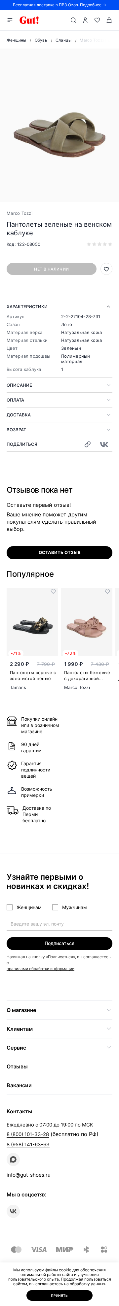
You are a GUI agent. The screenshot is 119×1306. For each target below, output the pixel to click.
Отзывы (17, 1066)
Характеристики (27, 306)
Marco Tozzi (19, 213)
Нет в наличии (51, 269)
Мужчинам (74, 907)
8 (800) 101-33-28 (28, 1134)
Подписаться (59, 943)
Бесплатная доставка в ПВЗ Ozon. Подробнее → (59, 4)
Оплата (15, 400)
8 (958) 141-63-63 (28, 1144)
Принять (59, 1295)
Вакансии (19, 1085)
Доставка (19, 414)
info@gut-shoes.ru (29, 1175)
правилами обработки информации (40, 968)
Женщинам (29, 907)
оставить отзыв (60, 552)
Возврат (16, 429)
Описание (19, 385)
